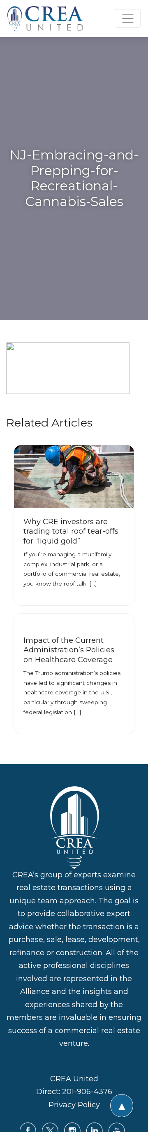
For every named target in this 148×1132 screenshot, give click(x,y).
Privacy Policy (74, 1104)
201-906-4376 (87, 1091)
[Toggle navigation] (128, 18)
